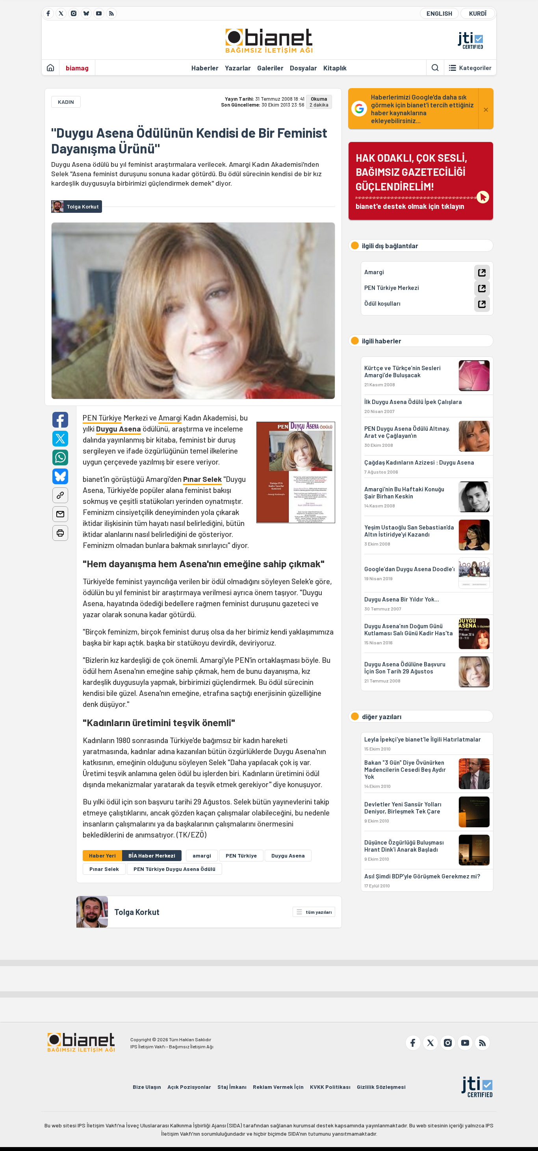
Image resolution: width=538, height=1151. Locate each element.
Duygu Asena (118, 428)
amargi (202, 855)
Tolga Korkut (137, 912)
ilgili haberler (381, 341)
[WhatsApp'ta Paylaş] (60, 457)
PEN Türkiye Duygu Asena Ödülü (174, 868)
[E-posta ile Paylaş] (60, 514)
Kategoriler (475, 68)
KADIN (66, 101)
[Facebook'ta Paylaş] (60, 420)
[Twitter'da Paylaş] (60, 438)
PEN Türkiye (102, 417)
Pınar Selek (202, 478)
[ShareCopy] (60, 495)
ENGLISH (439, 13)
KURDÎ (477, 13)
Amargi (170, 417)
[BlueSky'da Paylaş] (60, 476)
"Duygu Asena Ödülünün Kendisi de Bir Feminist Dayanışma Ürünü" (189, 140)
